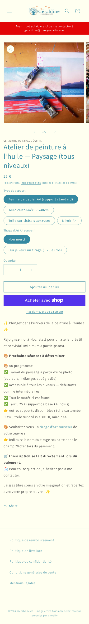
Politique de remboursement (31, 540)
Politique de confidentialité (30, 561)
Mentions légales (22, 583)
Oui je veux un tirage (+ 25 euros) (35, 250)
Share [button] (13, 506)
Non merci (17, 239)
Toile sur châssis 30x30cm (29, 220)
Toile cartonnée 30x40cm (29, 210)
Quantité (9, 261)
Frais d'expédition (31, 182)
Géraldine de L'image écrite (34, 611)
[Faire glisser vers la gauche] (34, 132)
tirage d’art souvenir (56, 427)
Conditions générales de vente (32, 572)
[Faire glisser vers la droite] (55, 132)
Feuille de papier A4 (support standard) (41, 199)
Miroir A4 (69, 220)
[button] (9, 11)
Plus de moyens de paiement (44, 311)
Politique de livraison (25, 551)
